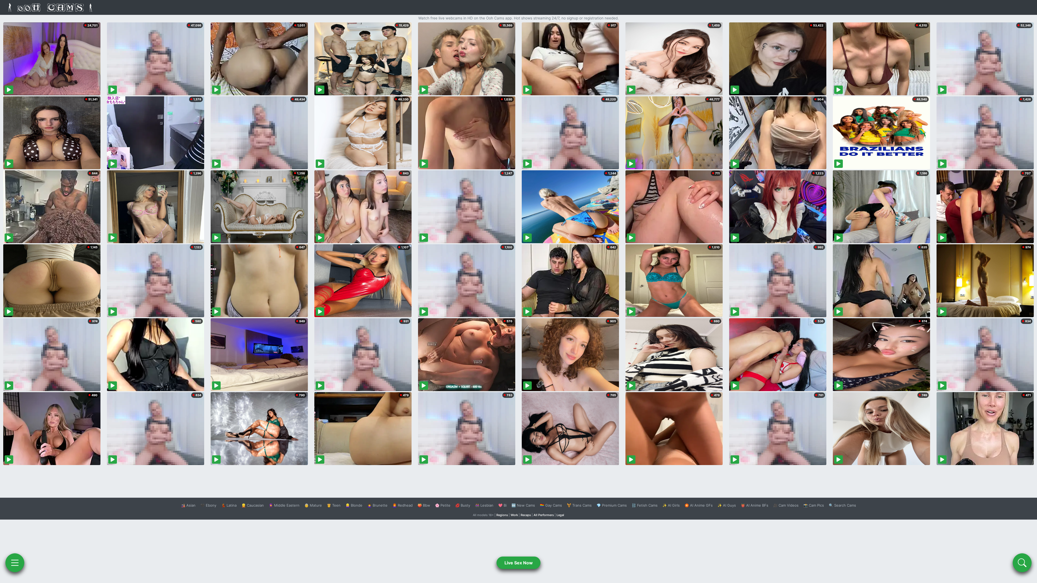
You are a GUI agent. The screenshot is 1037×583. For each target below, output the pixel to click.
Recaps (526, 515)
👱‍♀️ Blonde (353, 505)
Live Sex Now (518, 562)
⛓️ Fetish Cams (645, 505)
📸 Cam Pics (813, 505)
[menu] (14, 562)
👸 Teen (334, 505)
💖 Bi (502, 505)
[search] (1022, 562)
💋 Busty (462, 505)
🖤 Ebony (208, 505)
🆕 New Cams (523, 505)
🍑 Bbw (424, 505)
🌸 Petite (442, 505)
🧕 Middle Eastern (284, 505)
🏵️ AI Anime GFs (699, 505)
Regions (502, 515)
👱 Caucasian (252, 505)
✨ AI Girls (671, 505)
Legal (560, 515)
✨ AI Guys (727, 505)
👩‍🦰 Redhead (402, 505)
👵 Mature (313, 505)
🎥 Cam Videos (786, 505)
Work (514, 515)
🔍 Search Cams (842, 505)
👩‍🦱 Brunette (377, 505)
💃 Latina (229, 505)
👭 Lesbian (484, 505)
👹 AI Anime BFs (754, 505)
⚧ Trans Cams (579, 505)
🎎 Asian (188, 505)
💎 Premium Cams (612, 505)
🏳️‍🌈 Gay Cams (551, 505)
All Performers (544, 515)
